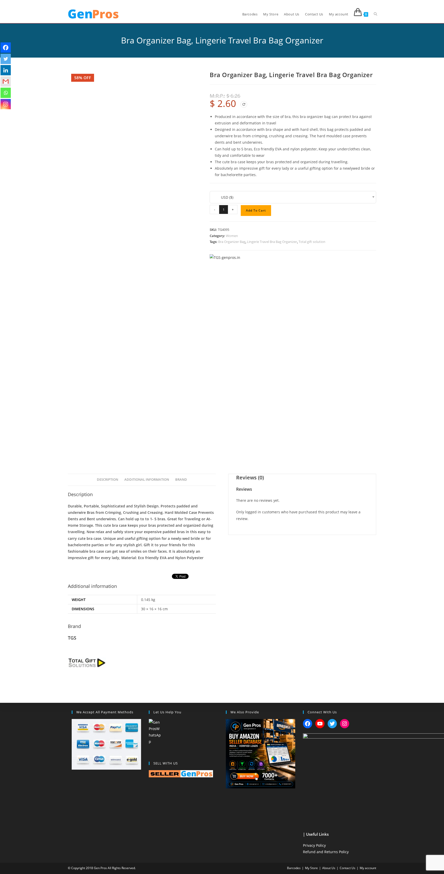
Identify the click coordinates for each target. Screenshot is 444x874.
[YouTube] (320, 723)
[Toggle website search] (375, 14)
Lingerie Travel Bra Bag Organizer (272, 241)
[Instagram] (6, 104)
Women (232, 235)
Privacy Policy (314, 845)
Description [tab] (107, 479)
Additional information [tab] (146, 479)
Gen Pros (100, 868)
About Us (328, 868)
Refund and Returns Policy (326, 851)
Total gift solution (312, 241)
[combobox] (293, 197)
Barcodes (294, 868)
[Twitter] (6, 59)
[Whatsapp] (6, 93)
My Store (311, 868)
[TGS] (225, 257)
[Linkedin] (6, 70)
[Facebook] (6, 47)
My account (368, 868)
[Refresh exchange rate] (243, 104)
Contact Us (347, 868)
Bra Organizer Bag (231, 241)
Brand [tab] (181, 479)
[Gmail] (6, 81)
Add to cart (256, 210)
